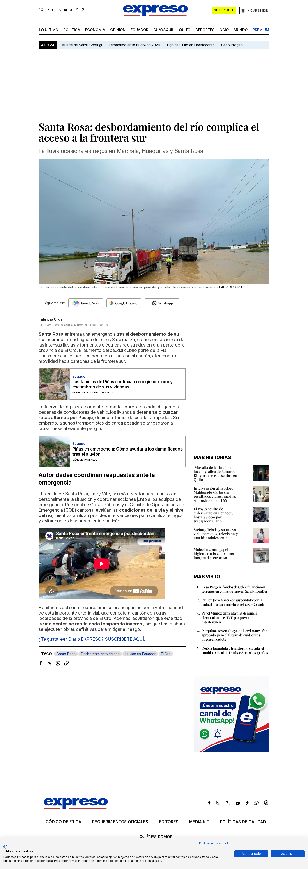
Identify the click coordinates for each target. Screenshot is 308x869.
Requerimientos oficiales (120, 822)
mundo (241, 30)
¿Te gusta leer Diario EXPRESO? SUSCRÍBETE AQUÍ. (92, 639)
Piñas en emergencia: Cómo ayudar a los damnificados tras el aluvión (127, 451)
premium (261, 30)
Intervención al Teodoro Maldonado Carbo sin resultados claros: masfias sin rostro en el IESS (215, 494)
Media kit (199, 822)
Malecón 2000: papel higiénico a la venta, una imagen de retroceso (214, 553)
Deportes (204, 30)
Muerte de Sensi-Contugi (81, 45)
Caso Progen (232, 45)
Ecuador (139, 30)
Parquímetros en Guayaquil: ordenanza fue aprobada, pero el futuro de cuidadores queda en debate (234, 635)
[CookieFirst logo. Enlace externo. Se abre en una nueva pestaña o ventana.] (5, 847)
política (71, 30)
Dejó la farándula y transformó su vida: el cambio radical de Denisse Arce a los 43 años (235, 650)
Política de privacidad (213, 843)
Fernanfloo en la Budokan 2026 (134, 45)
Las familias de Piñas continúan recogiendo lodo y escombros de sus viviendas (122, 384)
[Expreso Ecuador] (76, 807)
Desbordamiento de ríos (100, 654)
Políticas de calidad (243, 822)
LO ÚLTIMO (48, 30)
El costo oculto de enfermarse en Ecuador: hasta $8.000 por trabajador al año (213, 514)
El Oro (166, 654)
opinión (118, 30)
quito (185, 30)
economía (95, 30)
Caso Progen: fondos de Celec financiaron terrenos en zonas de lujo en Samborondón (234, 589)
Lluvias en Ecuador (140, 654)
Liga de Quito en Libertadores (190, 45)
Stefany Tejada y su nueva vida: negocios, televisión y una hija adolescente (216, 533)
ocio (224, 30)
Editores (168, 822)
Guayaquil (163, 30)
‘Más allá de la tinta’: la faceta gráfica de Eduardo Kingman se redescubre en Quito (215, 473)
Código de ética (63, 822)
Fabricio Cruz (50, 319)
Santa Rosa (66, 654)
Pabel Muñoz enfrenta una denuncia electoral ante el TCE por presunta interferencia (229, 617)
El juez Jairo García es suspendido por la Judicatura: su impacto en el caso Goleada (233, 602)
